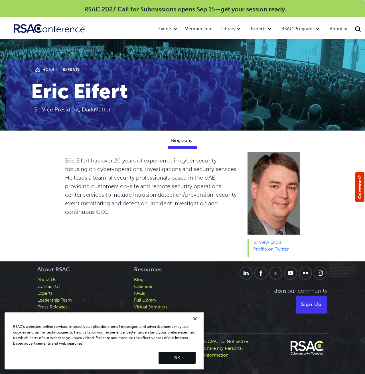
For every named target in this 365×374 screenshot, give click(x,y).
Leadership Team (54, 300)
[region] (104, 340)
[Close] (195, 318)
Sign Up (311, 304)
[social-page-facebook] (260, 273)
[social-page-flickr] (305, 273)
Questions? (359, 187)
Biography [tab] (181, 140)
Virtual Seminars (150, 307)
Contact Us (48, 286)
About (336, 28)
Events (165, 28)
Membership (197, 28)
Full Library (145, 300)
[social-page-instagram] (320, 273)
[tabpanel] (182, 206)
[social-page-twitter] (275, 273)
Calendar (143, 286)
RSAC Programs (298, 28)
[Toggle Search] (358, 29)
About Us (46, 279)
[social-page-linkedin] (246, 273)
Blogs (139, 279)
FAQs (139, 293)
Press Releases (52, 307)
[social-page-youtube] (290, 273)
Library (228, 28)
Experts (258, 28)
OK (177, 357)
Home (48, 70)
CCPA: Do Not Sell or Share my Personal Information (226, 348)
